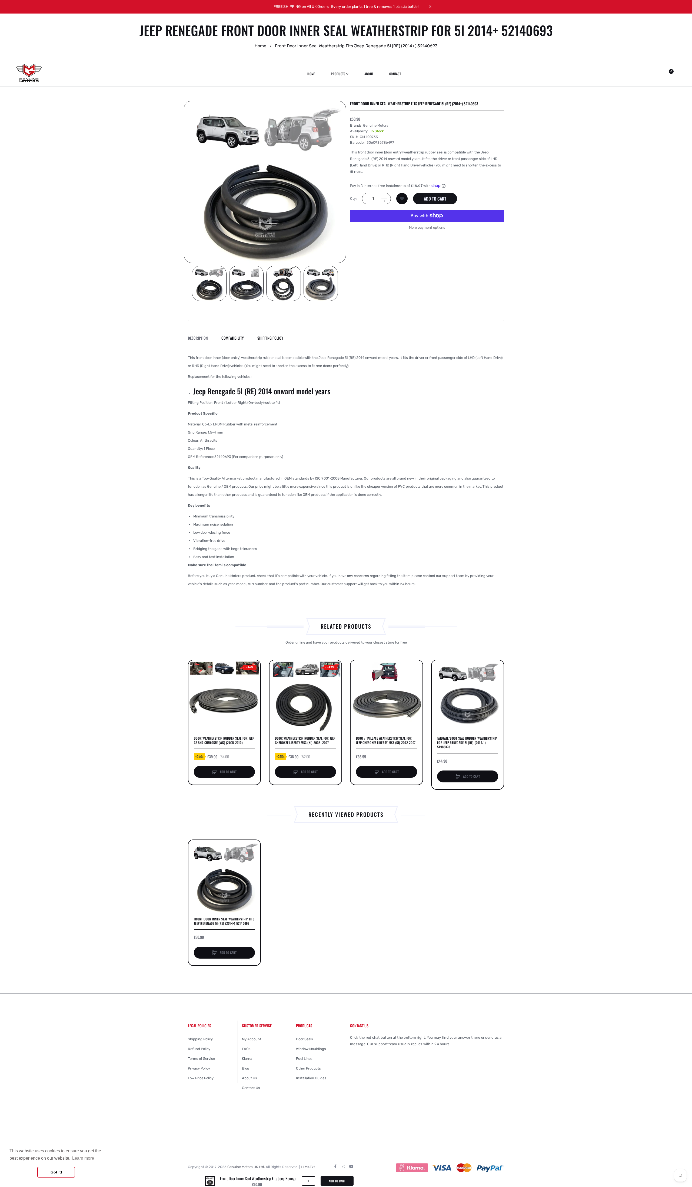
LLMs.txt (308, 1167)
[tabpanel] (346, 471)
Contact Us (251, 1088)
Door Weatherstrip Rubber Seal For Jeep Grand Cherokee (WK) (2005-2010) (224, 740)
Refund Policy (199, 1049)
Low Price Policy (201, 1078)
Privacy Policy (199, 1068)
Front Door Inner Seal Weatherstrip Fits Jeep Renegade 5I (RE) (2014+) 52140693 (224, 921)
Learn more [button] (83, 1158)
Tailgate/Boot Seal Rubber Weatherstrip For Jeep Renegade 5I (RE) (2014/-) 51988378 (467, 742)
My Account (251, 1039)
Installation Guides (311, 1078)
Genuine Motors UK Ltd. (246, 1167)
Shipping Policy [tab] (270, 338)
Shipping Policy (200, 1039)
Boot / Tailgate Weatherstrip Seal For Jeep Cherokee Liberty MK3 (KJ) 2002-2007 (385, 740)
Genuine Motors (375, 125)
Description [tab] (198, 338)
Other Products (308, 1068)
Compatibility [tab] (232, 338)
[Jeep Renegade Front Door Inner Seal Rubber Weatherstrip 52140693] (209, 283)
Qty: (353, 198)
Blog (245, 1068)
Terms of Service (201, 1059)
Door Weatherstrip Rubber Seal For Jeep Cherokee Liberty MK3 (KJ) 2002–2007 (305, 740)
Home (260, 45)
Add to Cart (435, 198)
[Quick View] (195, 688)
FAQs (246, 1049)
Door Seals (304, 1039)
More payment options (427, 227)
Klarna (247, 1059)
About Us (249, 1078)
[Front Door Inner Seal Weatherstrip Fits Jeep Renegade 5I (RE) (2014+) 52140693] (210, 1181)
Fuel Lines (304, 1059)
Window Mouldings (311, 1049)
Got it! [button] (56, 1172)
